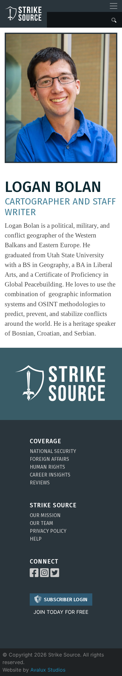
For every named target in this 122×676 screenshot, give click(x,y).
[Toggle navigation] (113, 6)
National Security (53, 451)
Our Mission (45, 515)
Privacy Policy (48, 531)
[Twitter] (54, 574)
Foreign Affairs (49, 459)
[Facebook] (34, 574)
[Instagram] (44, 574)
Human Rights (47, 467)
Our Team (41, 523)
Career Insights (50, 475)
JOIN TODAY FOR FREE (61, 612)
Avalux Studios (47, 670)
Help (36, 539)
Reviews (40, 483)
